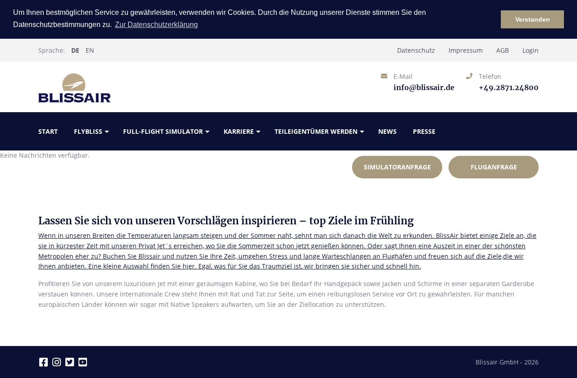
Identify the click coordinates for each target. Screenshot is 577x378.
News (387, 131)
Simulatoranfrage (397, 167)
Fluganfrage (494, 167)
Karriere (239, 131)
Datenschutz (416, 50)
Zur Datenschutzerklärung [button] (156, 24)
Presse (424, 131)
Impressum (466, 50)
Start (48, 131)
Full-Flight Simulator (163, 131)
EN (90, 50)
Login (530, 50)
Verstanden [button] (532, 19)
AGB (502, 50)
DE (75, 50)
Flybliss (88, 131)
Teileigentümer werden (316, 131)
